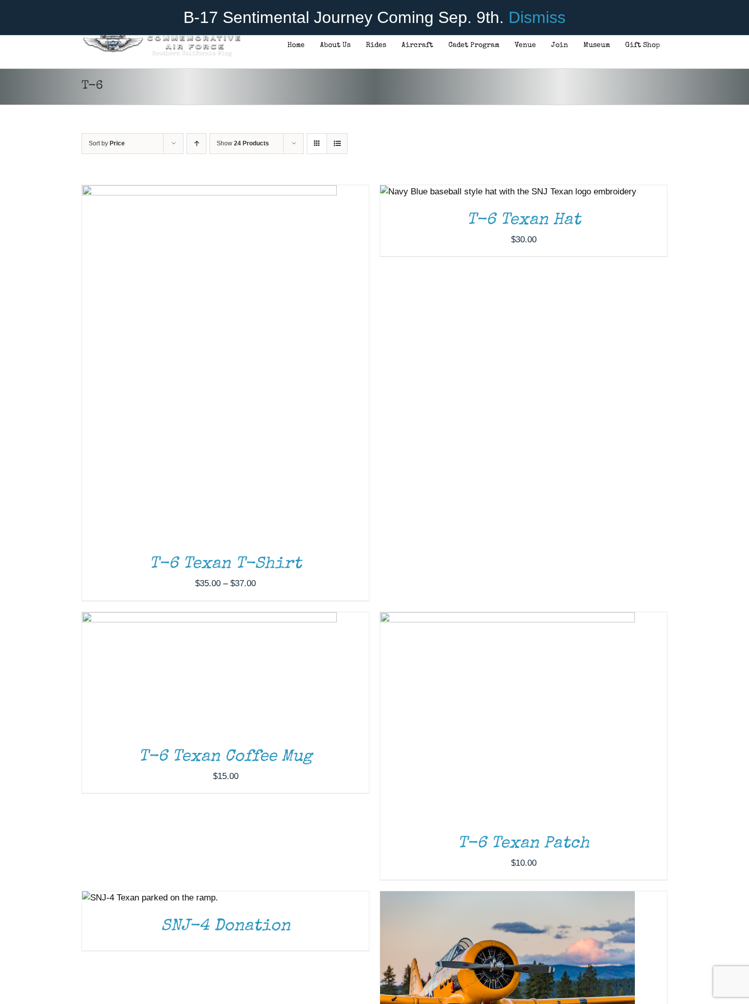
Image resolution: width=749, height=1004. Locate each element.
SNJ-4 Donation (225, 926)
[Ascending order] (196, 143)
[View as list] (337, 144)
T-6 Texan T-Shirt (225, 564)
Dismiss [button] (537, 17)
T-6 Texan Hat (524, 220)
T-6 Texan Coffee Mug (225, 757)
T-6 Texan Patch (524, 844)
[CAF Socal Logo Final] (161, 38)
